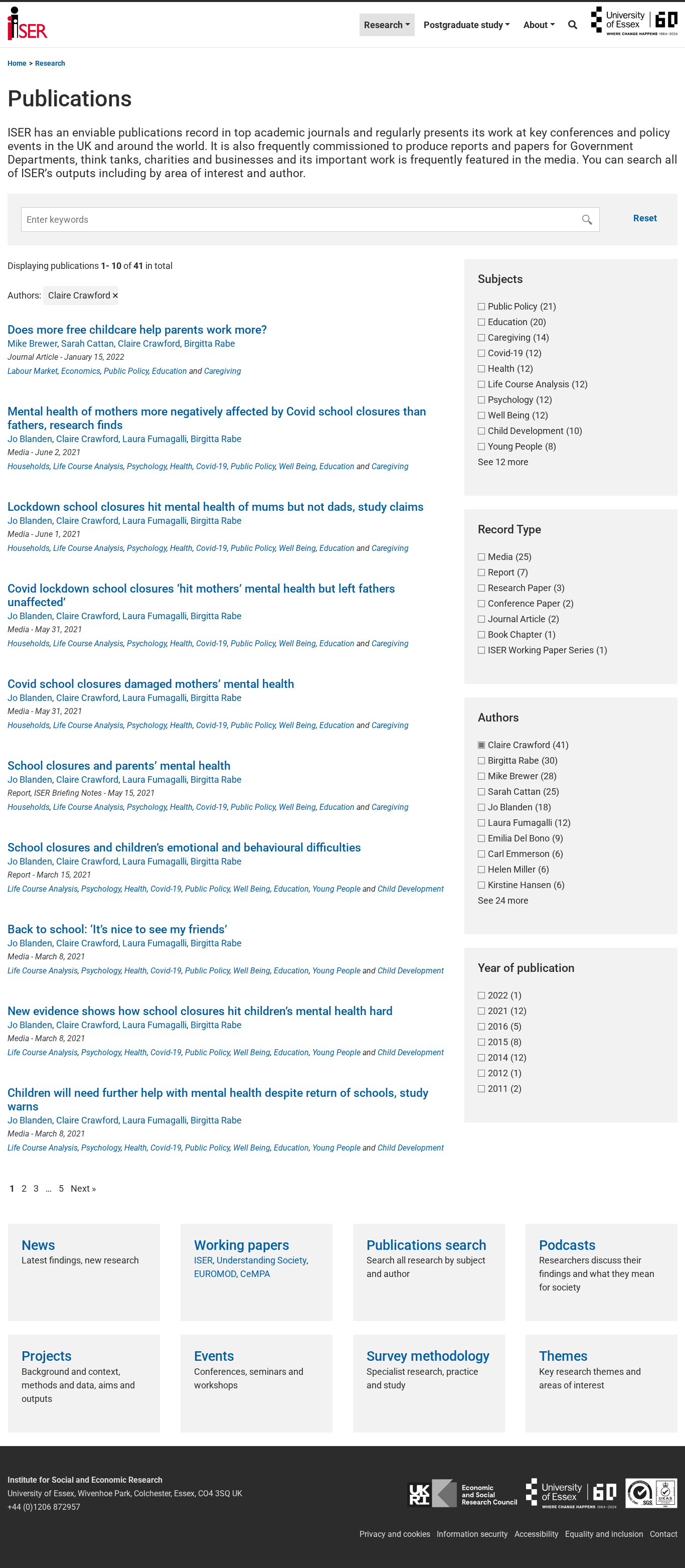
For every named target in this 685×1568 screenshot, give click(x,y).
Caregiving (222, 371)
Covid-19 (211, 466)
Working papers (241, 1245)
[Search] (572, 25)
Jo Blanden (30, 439)
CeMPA (255, 1273)
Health (181, 466)
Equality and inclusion (604, 1534)
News (38, 1245)
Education (169, 371)
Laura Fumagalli (154, 439)
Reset (645, 218)
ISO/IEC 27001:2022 (651, 1493)
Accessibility (537, 1534)
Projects (47, 1356)
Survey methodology (428, 1356)
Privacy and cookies (395, 1534)
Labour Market (33, 371)
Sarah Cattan (87, 343)
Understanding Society (261, 1260)
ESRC (462, 1493)
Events (214, 1356)
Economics (80, 371)
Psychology (146, 466)
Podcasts (567, 1245)
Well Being (297, 466)
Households (29, 466)
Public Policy (126, 371)
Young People (336, 889)
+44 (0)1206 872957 (44, 1507)
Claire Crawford (149, 343)
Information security (472, 1534)
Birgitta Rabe (209, 343)
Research (383, 25)
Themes (563, 1356)
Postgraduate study (463, 25)
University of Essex (634, 25)
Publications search (426, 1245)
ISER (203, 1260)
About (536, 25)
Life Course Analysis (88, 466)
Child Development (411, 889)
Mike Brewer (32, 343)
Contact (663, 1534)
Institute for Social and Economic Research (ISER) (28, 25)
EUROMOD (215, 1273)
